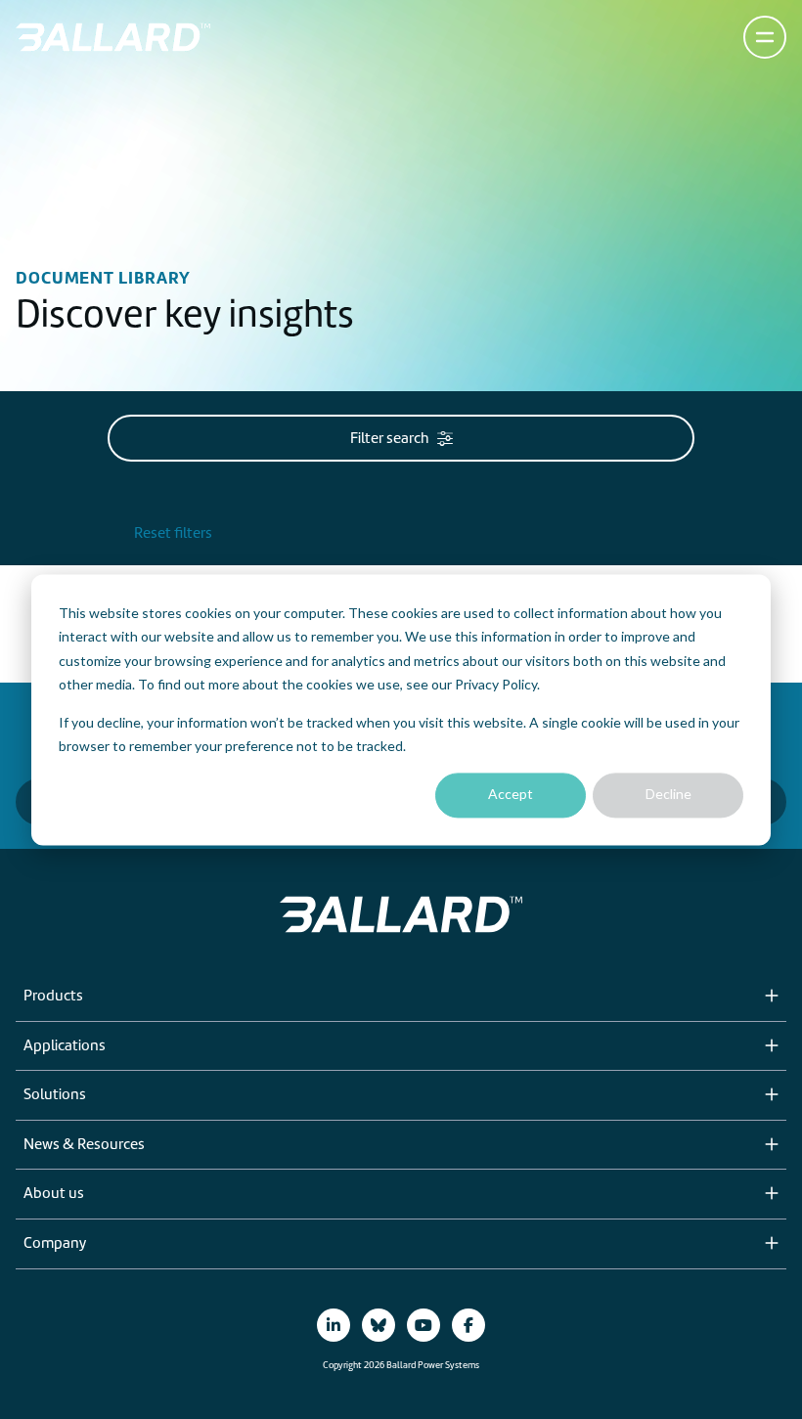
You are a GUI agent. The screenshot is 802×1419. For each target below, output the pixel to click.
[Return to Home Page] (113, 37)
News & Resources (84, 1145)
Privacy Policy (496, 684)
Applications (64, 1046)
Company (54, 1244)
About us (53, 1194)
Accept (510, 794)
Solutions (54, 1095)
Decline (668, 794)
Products (53, 996)
